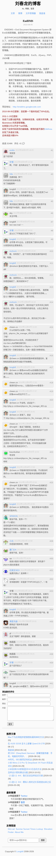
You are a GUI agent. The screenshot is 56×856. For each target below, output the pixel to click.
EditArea (48, 129)
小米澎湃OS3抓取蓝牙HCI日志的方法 (24, 769)
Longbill (19, 851)
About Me (19, 832)
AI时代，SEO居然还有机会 (20, 759)
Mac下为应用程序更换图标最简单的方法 (26, 737)
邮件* (4, 699)
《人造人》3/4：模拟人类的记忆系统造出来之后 (29, 782)
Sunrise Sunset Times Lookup (29, 829)
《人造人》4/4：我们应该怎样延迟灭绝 (25, 775)
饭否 (23, 802)
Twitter (24, 796)
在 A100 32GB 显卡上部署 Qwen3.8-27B (26, 743)
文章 (13, 13)
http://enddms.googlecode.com (27, 107)
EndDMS (28, 20)
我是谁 (42, 13)
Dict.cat (11, 829)
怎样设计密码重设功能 (18, 772)
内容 (4, 708)
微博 (20, 13)
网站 (4, 704)
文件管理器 (31, 13)
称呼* (4, 695)
